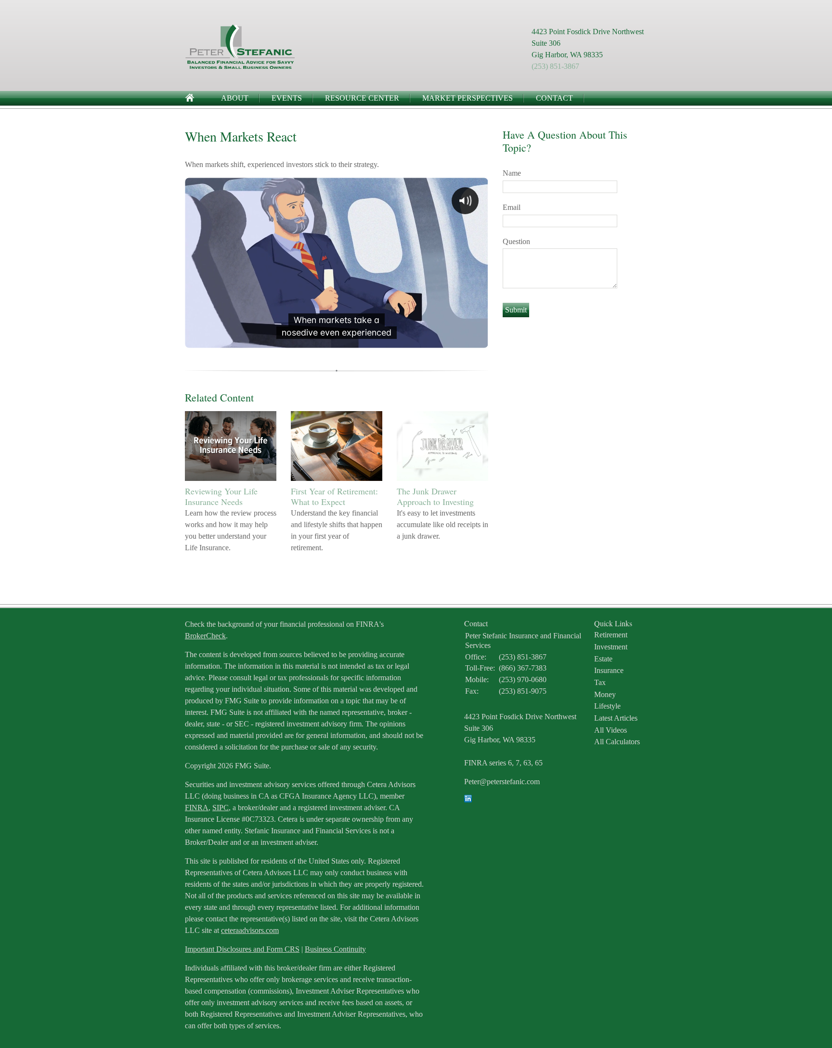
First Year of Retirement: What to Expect (334, 496)
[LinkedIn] (468, 800)
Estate (603, 659)
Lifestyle (607, 706)
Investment (610, 647)
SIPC (220, 807)
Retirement (610, 635)
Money (605, 694)
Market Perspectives (467, 98)
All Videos (610, 730)
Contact (554, 98)
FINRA (196, 807)
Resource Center (362, 98)
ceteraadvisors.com (250, 930)
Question (516, 241)
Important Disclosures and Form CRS (242, 949)
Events (287, 98)
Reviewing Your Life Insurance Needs (221, 496)
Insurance (609, 670)
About (234, 98)
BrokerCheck (205, 636)
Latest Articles (615, 718)
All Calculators (617, 741)
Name (512, 173)
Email (511, 207)
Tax (600, 682)
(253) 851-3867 (555, 66)
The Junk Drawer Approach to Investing (435, 496)
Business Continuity (335, 949)
